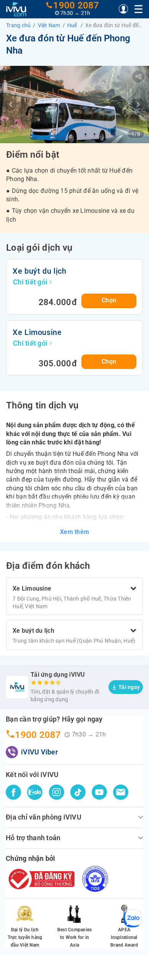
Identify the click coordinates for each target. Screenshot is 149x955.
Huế (72, 25)
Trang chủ (18, 25)
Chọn (109, 300)
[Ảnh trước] (11, 104)
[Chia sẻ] (138, 76)
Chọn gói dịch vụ (115, 941)
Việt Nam (49, 25)
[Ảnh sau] (138, 104)
